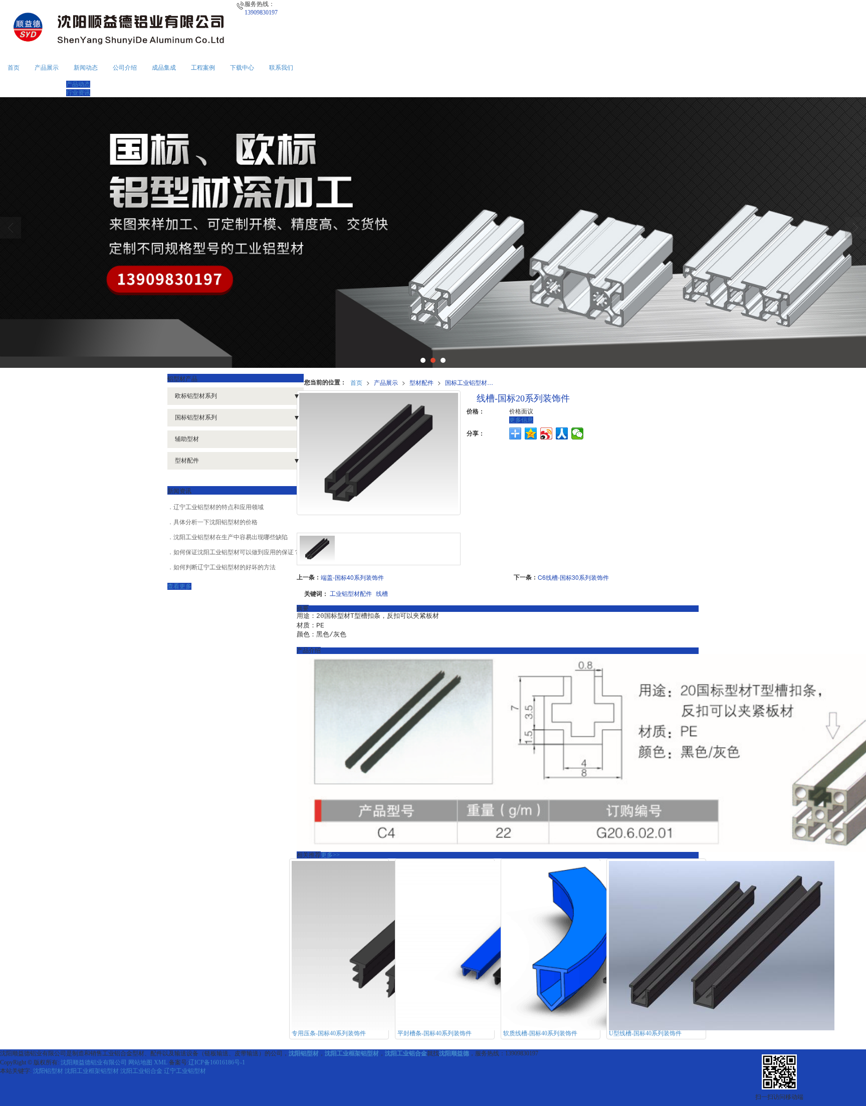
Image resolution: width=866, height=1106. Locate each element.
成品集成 (164, 67)
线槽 (382, 593)
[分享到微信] (577, 433)
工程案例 (203, 67)
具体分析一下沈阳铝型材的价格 (215, 522)
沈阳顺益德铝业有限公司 (94, 1062)
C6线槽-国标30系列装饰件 (573, 577)
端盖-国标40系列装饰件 (352, 577)
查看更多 (179, 586)
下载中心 (242, 67)
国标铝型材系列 (196, 417)
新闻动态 (86, 67)
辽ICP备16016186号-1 (216, 1062)
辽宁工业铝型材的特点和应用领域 (218, 507)
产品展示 (47, 67)
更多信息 (521, 419)
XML (160, 1062)
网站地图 (140, 1062)
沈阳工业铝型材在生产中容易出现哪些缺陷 (230, 537)
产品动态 (78, 84)
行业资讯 (78, 92)
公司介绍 (125, 67)
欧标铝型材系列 (196, 395)
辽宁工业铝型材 (185, 1070)
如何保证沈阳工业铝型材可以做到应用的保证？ (236, 552)
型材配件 (421, 382)
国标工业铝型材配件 (472, 382)
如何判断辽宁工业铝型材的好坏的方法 (224, 567)
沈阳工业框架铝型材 (92, 1070)
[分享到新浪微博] (546, 433)
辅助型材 (187, 439)
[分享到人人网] (562, 433)
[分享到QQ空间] (531, 433)
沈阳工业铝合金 (141, 1070)
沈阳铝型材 (48, 1070)
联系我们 (281, 67)
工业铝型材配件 (351, 593)
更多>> (330, 854)
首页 (14, 67)
